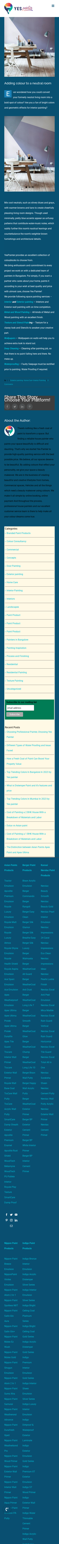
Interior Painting (39, 380)
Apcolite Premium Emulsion (9, 896)
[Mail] (11, 1225)
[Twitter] (11, 1214)
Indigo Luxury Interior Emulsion (29, 1409)
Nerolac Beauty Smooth (45, 891)
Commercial (13, 549)
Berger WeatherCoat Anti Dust (29, 984)
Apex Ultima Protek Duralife (10, 1031)
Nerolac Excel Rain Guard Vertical (47, 1020)
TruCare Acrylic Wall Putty (10, 1109)
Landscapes (13, 607)
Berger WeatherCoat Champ (29, 1046)
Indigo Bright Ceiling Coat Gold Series (28, 1331)
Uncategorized (14, 689)
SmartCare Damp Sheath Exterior (11, 1124)
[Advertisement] (29, 47)
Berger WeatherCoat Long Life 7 (29, 1000)
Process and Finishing (18, 656)
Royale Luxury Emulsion (9, 911)
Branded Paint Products (19, 533)
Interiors (11, 598)
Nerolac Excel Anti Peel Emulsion (47, 994)
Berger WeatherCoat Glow (29, 1031)
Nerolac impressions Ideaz (47, 963)
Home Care (28, 380)
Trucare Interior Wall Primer (10, 1057)
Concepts (11, 557)
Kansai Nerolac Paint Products (48, 870)
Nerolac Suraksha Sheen (45, 1078)
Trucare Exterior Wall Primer (10, 1072)
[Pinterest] (6, 1220)
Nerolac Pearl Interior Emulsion (47, 917)
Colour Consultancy (16, 541)
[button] (7, 1509)
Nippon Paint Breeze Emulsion (10, 1264)
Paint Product (13, 615)
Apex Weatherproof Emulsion (11, 1000)
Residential (12, 664)
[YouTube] (16, 1214)
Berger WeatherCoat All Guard (29, 969)
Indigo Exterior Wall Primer (28, 1502)
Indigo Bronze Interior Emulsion (29, 1264)
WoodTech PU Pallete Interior (9, 1176)
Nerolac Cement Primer (45, 1129)
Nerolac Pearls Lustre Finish (47, 979)
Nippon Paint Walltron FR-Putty (10, 1513)
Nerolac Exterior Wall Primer (47, 1114)
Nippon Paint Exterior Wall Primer (10, 1471)
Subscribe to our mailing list (21, 702)
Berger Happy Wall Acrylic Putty (29, 1088)
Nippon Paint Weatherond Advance (10, 1414)
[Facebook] (6, 1214)
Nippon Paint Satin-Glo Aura (10, 1315)
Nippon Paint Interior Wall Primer (10, 1487)
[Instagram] (11, 1220)
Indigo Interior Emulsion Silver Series (29, 1295)
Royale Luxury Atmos (7, 937)
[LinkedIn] (16, 1220)
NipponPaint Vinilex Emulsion (10, 1279)
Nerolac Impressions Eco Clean (47, 948)
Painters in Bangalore (17, 639)
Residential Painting (17, 672)
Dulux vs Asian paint (17, 825)
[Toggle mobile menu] (53, 5)
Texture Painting (15, 680)
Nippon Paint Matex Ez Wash (10, 1341)
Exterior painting (25, 302)
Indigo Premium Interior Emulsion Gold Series (28, 1367)
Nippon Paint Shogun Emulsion (10, 1367)
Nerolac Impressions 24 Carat (47, 932)
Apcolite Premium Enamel (8, 1140)
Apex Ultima (10, 1010)
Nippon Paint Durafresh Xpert (10, 1430)
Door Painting (13, 566)
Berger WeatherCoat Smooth (29, 1015)
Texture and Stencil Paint (16, 322)
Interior (8, 302)
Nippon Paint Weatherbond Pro (11, 1445)
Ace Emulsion (11, 989)
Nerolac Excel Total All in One (47, 1062)
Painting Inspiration (16, 648)
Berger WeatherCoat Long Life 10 (29, 1062)
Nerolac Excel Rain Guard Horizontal (47, 1036)
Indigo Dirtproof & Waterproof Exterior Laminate (28, 1430)
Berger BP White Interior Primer (29, 1145)
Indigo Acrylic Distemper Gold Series (29, 1347)
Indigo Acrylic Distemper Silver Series (29, 1279)
